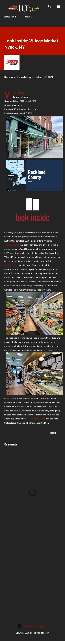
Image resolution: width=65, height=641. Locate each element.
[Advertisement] (32, 575)
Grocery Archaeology (35, 419)
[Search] (50, 6)
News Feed (10, 16)
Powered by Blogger (34, 626)
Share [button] (53, 433)
